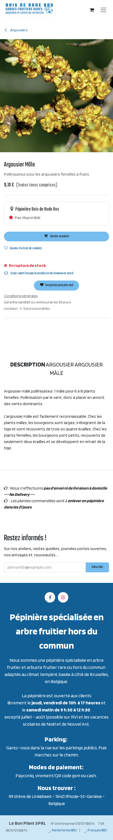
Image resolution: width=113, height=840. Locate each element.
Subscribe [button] (93, 460)
